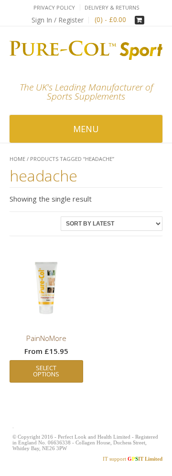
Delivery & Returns (112, 7)
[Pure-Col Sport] (86, 50)
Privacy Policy (54, 7)
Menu (86, 129)
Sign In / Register (58, 19)
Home (17, 158)
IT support (132, 459)
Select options (46, 370)
